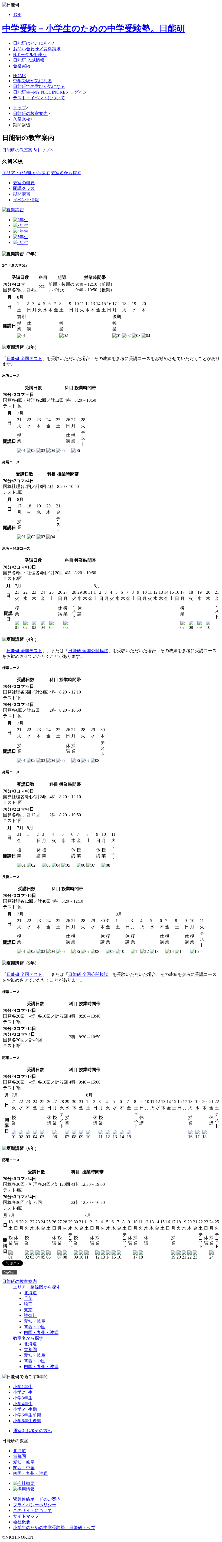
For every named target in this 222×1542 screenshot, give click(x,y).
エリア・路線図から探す (26, 172)
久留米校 (21, 119)
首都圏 (30, 1349)
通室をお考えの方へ (32, 1430)
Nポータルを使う (30, 54)
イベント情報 (26, 199)
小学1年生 (22, 1386)
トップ (19, 107)
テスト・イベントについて (39, 97)
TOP (17, 14)
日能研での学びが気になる (39, 86)
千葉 (28, 1298)
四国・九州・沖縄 (41, 1332)
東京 (28, 1309)
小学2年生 (22, 1392)
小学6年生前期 (27, 1415)
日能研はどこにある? (33, 43)
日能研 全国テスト (24, 358)
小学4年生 (22, 1403)
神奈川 (30, 1315)
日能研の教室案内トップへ (28, 150)
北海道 (30, 1292)
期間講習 (21, 194)
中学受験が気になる (32, 80)
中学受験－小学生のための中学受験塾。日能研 (93, 28)
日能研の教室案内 (30, 113)
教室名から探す (66, 172)
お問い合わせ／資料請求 (37, 49)
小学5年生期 (25, 1409)
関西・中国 (34, 1327)
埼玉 (28, 1304)
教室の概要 (24, 182)
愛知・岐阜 (34, 1321)
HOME (19, 75)
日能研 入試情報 (28, 60)
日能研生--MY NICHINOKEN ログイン (50, 92)
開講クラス (24, 188)
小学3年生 (22, 1398)
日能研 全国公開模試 (88, 650)
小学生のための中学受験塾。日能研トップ (54, 1527)
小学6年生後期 (27, 1420)
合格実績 (21, 66)
